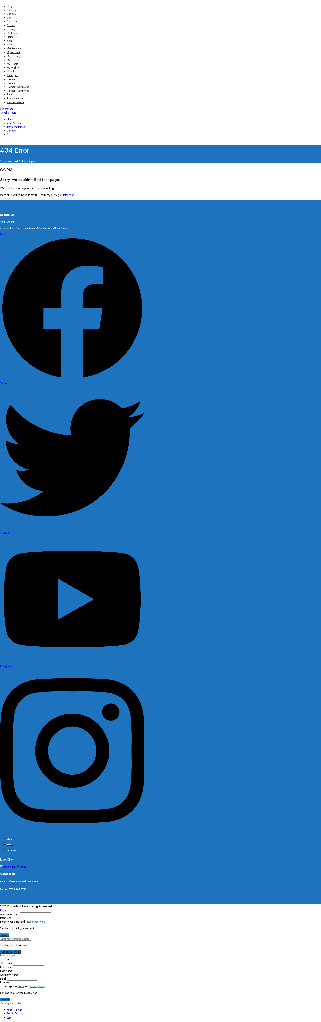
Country (11, 29)
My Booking (13, 56)
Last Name (6, 971)
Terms (21, 986)
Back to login (7, 955)
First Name (6, 967)
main (9, 41)
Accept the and (24, 986)
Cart (9, 18)
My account (13, 52)
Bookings (12, 10)
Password (5, 918)
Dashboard (13, 33)
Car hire (11, 14)
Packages (12, 75)
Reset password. (36, 922)
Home (10, 37)
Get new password (10, 952)
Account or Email (9, 914)
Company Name (9, 975)
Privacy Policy (37, 986)
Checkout (12, 21)
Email (3, 979)
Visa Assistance (15, 102)
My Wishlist (13, 68)
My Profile (12, 64)
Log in (3, 910)
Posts (10, 94)
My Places (12, 60)
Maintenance (14, 48)
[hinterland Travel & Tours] (9, 113)
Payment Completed (18, 87)
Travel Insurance (16, 98)
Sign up (5, 999)
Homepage (68, 195)
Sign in (4, 935)
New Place (13, 71)
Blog (9, 6)
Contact (11, 25)
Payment (11, 79)
